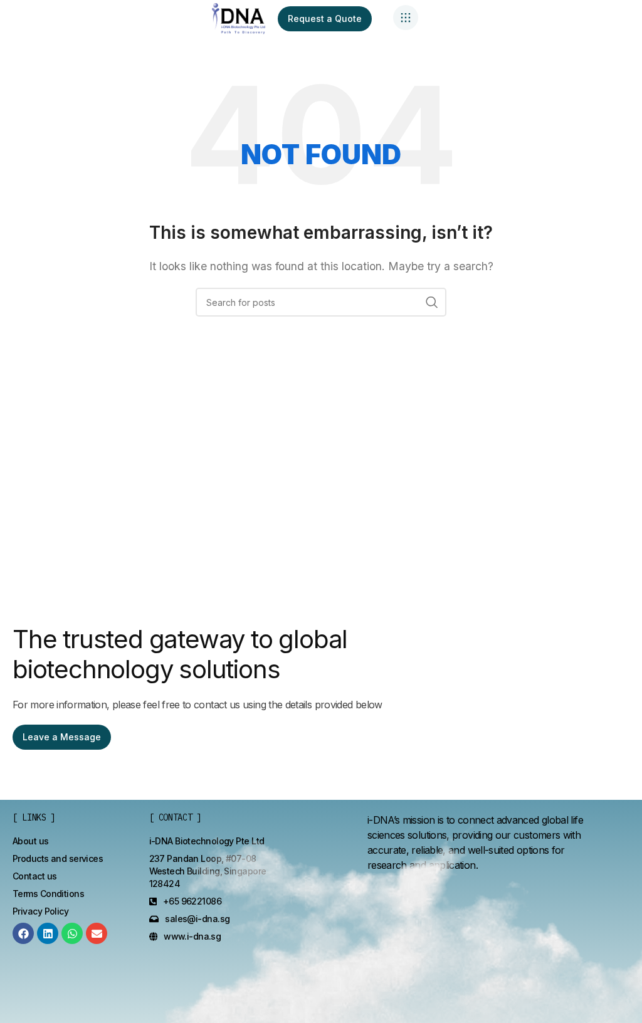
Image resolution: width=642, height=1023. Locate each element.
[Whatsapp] (72, 933)
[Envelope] (96, 933)
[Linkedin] (47, 933)
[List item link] (31, 841)
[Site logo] (238, 17)
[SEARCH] (432, 302)
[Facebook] (23, 933)
